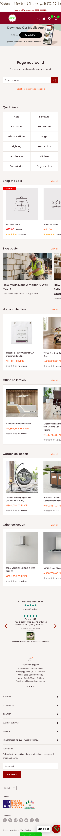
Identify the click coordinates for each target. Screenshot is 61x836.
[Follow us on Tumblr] (37, 820)
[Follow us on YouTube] (26, 820)
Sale (16, 116)
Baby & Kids (17, 166)
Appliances (16, 156)
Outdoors (16, 126)
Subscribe (12, 774)
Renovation (44, 146)
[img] (30, 605)
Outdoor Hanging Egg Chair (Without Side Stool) (18, 499)
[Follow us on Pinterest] (21, 820)
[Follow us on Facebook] (5, 820)
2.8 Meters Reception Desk (18, 423)
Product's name (13, 224)
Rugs (44, 136)
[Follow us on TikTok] (32, 820)
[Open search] (38, 18)
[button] (6, 626)
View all (54, 181)
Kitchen (44, 156)
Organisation (44, 166)
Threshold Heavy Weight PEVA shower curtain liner (20, 354)
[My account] (44, 18)
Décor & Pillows (17, 136)
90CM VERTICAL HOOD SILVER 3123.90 (20, 569)
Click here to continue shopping (30, 89)
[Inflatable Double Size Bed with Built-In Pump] (30, 636)
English (7, 788)
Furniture (44, 116)
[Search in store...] (54, 80)
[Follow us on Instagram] (16, 820)
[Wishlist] (49, 18)
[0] (56, 18)
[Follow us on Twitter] (10, 820)
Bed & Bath (44, 126)
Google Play (30, 35)
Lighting (16, 146)
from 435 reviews (30, 609)
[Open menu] (4, 18)
